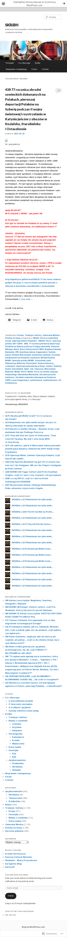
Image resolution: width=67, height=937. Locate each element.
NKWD (8, 360)
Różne (8, 804)
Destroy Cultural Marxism (18, 857)
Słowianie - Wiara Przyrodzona (21, 860)
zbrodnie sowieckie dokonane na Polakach (35, 377)
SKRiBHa (16, 499)
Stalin (8, 369)
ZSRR (8, 380)
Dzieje (21, 335)
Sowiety (57, 366)
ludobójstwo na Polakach (17, 358)
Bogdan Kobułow (53, 349)
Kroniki (15, 740)
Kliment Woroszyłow (21, 355)
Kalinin (52, 352)
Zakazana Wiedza (51, 335)
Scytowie (17, 727)
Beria (16, 349)
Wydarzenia (18, 743)
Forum (34, 69)
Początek (10, 63)
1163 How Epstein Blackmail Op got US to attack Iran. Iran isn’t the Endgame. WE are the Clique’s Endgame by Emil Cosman (33, 465)
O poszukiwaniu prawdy (21, 701)
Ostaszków (40, 360)
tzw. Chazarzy (36, 369)
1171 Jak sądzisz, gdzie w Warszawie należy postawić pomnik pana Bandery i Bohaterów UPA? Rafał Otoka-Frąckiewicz (32, 448)
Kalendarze (18, 737)
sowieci (49, 366)
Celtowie (16, 724)
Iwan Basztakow (27, 352)
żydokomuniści (50, 380)
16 (58, 90)
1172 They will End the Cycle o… (37, 524)
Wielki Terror (20, 372)
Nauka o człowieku (18, 721)
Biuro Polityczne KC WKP (32, 349)
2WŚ (26, 344)
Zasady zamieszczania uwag (23, 711)
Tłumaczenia (15, 798)
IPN (17, 352)
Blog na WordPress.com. (33, 927)
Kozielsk (56, 355)
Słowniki (16, 770)
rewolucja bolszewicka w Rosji (30, 366)
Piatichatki (31, 363)
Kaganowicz (42, 352)
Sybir (26, 369)
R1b (14, 757)
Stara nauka (15, 747)
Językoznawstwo (17, 760)
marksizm (35, 358)
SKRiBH (11, 25)
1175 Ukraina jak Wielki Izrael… (37, 549)
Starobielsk (17, 369)
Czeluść (45, 69)
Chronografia (15, 734)
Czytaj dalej (26, 299)
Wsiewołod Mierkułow (28, 374)
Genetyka (13, 750)
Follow (11, 896)
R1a (14, 753)
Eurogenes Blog (13, 864)
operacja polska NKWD (23, 360)
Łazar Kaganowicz (20, 380)
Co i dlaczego (24, 63)
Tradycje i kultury (33, 335)
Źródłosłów (18, 763)
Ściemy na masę (12, 338)
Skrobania (17, 767)
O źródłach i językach (20, 707)
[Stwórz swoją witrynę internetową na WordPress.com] (33, 3)
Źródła (37, 63)
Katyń (8, 355)
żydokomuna (36, 380)
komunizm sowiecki (41, 355)
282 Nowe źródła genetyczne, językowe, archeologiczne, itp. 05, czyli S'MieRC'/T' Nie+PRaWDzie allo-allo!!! (26, 649)
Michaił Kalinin (48, 358)
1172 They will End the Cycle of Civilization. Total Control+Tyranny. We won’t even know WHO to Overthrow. (30, 438)
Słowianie (17, 730)
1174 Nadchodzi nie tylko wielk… (37, 499)
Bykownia (9, 352)
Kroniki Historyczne (15, 854)
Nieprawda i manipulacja (16, 69)
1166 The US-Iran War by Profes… (38, 512)
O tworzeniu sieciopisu (20, 704)
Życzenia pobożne (14, 831)
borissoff (9, 867)
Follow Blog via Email (16, 875)
